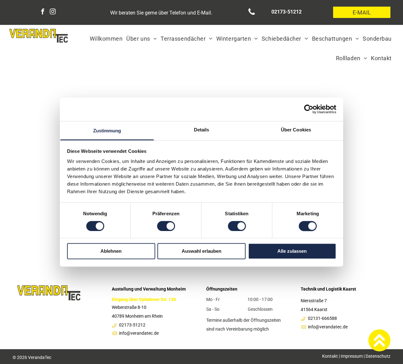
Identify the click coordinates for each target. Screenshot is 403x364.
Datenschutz (378, 356)
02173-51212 (132, 324)
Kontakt (330, 356)
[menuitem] (106, 38)
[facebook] (42, 12)
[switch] (166, 226)
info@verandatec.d (137, 333)
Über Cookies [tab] (296, 129)
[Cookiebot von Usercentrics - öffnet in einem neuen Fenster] (308, 109)
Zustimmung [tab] (107, 130)
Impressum (352, 356)
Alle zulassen (292, 251)
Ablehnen (111, 251)
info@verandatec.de (328, 326)
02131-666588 (322, 318)
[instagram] (52, 12)
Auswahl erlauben (201, 251)
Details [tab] (201, 129)
